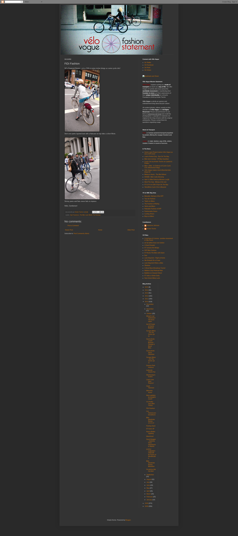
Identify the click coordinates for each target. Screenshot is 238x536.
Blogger (128, 520)
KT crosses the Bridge (151, 248)
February (150, 497)
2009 (147, 503)
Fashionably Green (150, 211)
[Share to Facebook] (100, 212)
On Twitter (147, 62)
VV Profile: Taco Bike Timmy (150, 403)
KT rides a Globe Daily (152, 275)
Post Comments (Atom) (81, 233)
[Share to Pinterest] (103, 212)
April (148, 491)
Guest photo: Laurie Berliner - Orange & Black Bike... (150, 343)
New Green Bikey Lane (152, 278)
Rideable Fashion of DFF (152, 209)
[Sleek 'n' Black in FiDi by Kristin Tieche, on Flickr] (82, 199)
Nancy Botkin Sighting (150, 432)
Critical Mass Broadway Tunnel (154, 268)
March (149, 494)
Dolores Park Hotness (150, 366)
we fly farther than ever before (154, 243)
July (148, 482)
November (150, 309)
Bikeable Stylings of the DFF (153, 196)
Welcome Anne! (149, 391)
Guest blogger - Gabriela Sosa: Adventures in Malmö (151, 442)
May (148, 488)
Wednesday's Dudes (150, 376)
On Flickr (147, 67)
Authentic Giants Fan (150, 371)
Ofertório (147, 265)
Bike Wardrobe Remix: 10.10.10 (150, 420)
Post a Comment (73, 225)
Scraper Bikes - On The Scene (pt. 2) (151, 333)
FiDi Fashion (150, 408)
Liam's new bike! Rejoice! (150, 381)
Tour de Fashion (149, 199)
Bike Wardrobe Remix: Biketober (150, 463)
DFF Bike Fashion (150, 250)
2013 (147, 293)
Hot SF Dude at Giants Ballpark (150, 326)
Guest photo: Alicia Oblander (150, 352)
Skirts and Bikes (149, 206)
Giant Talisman (150, 387)
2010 (147, 301)
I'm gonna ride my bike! (151, 470)
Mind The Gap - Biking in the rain (155, 182)
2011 (147, 299)
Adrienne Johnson (153, 225)
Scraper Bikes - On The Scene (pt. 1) (151, 360)
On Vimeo (147, 70)
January (149, 500)
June (148, 485)
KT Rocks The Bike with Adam (154, 253)
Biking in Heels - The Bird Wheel (155, 174)
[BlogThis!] (95, 212)
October (149, 313)
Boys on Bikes (149, 216)
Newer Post (69, 230)
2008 (147, 506)
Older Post (130, 230)
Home (100, 230)
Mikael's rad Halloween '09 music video (150, 318)
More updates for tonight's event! (151, 397)
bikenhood (149, 436)
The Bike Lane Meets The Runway (90, 215)
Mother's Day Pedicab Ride (153, 270)
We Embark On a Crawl (152, 260)
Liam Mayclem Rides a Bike (153, 263)
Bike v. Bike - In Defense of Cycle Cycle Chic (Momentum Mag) (157, 166)
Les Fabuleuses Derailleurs (151, 413)
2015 (147, 287)
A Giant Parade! (149, 245)
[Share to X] (98, 212)
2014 (147, 290)
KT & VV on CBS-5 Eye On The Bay (156, 184)
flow (145, 255)
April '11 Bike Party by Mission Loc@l (156, 179)
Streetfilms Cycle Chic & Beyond (155, 187)
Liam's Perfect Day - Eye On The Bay (156, 156)
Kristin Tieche (151, 229)
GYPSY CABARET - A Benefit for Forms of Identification (151, 453)
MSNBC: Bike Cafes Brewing (154, 177)
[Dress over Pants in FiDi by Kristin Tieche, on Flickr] (82, 131)
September (150, 475)
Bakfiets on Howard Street (153, 273)
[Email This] (93, 212)
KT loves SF (150, 429)
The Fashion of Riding (151, 204)
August (149, 479)
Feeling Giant (150, 426)
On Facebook (148, 65)
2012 (147, 296)
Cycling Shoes (149, 214)
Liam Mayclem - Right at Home (154, 258)
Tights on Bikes (149, 201)
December (150, 304)
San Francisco (74, 215)
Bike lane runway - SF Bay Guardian (156, 159)
